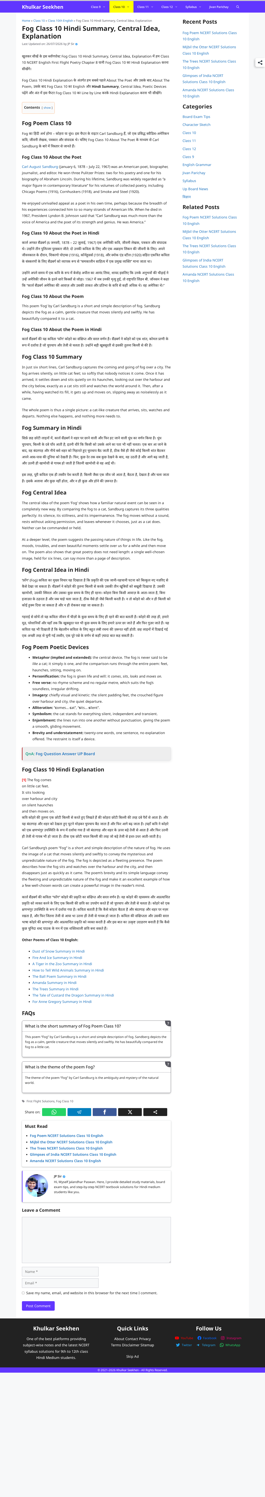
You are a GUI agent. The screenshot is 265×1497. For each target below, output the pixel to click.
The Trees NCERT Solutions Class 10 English (66, 1148)
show (47, 107)
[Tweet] (130, 1112)
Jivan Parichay (219, 7)
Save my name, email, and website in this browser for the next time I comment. (92, 1293)
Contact (131, 1338)
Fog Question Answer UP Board (65, 753)
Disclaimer (130, 1345)
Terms (116, 1345)
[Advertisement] (132, 1418)
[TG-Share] (79, 1112)
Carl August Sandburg (40, 166)
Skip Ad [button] (132, 1356)
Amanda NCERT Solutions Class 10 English (65, 1160)
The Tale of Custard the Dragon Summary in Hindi (73, 995)
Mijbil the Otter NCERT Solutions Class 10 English (71, 1142)
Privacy (145, 1338)
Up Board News (195, 189)
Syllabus (191, 7)
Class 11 (143, 7)
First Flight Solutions (41, 1101)
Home (26, 20)
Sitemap (147, 1345)
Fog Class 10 (64, 1101)
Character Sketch (196, 124)
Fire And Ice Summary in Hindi (57, 957)
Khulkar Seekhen (42, 6)
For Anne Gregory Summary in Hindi (62, 1001)
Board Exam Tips (196, 116)
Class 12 (167, 7)
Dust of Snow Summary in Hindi (58, 951)
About (119, 1338)
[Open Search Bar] (237, 7)
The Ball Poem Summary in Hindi (59, 976)
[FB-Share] (105, 1112)
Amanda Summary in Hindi (54, 982)
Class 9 (96, 7)
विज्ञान (187, 196)
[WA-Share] (54, 1112)
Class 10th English (60, 20)
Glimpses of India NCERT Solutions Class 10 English (73, 1154)
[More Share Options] (155, 1112)
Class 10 (119, 7)
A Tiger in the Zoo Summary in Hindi (62, 963)
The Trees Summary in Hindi (55, 989)
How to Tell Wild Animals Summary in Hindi (68, 970)
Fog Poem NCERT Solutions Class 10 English (66, 1135)
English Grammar (197, 164)
